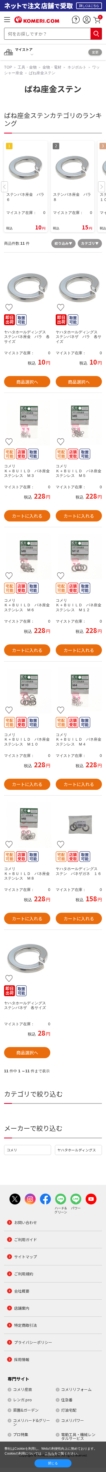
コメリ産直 (22, 1389)
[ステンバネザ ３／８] (27, 959)
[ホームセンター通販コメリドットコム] (36, 21)
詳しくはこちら (89, 5)
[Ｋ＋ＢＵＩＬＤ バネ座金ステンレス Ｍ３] (27, 422)
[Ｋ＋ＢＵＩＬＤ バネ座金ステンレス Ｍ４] (79, 691)
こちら (49, 1453)
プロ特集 (20, 1434)
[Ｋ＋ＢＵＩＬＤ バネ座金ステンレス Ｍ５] (79, 422)
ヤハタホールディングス (76, 1150)
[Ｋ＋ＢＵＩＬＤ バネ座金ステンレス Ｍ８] (27, 825)
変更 (95, 52)
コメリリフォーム (76, 1389)
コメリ (12, 1150)
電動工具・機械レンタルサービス (78, 1436)
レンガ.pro (22, 1400)
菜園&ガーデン (26, 1410)
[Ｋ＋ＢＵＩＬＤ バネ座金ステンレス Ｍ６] (27, 556)
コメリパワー (72, 1420)
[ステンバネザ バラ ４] (79, 288)
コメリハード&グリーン (31, 1422)
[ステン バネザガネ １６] (79, 825)
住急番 (67, 1400)
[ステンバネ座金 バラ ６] (27, 288)
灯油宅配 (68, 1410)
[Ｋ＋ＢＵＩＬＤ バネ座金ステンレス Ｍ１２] (79, 556)
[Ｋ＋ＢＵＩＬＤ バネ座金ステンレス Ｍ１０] (27, 691)
